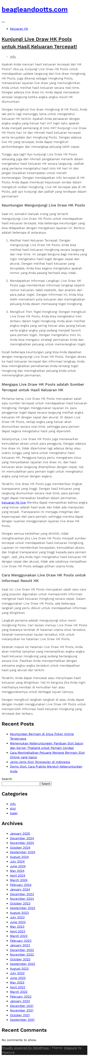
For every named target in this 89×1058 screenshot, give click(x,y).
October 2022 (20, 959)
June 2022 (18, 978)
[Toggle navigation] (3, 22)
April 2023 (17, 931)
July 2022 (17, 973)
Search (7, 779)
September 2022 (22, 964)
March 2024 (19, 880)
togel (14, 813)
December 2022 (22, 950)
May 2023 (17, 926)
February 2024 (20, 885)
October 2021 (20, 1015)
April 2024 (17, 875)
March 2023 (19, 936)
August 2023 (19, 913)
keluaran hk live (14, 502)
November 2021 (21, 1010)
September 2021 (22, 1020)
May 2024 (17, 871)
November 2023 (22, 899)
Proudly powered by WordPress (25, 1048)
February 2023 (20, 941)
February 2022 (20, 996)
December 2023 (22, 894)
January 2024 (20, 889)
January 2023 (20, 945)
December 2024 (22, 838)
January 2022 (20, 1001)
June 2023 (18, 922)
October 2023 (20, 903)
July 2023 (17, 917)
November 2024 (22, 843)
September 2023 (22, 908)
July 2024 (17, 861)
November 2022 (22, 954)
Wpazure (70, 1048)
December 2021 (21, 1006)
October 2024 (20, 847)
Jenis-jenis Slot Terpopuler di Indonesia (40, 762)
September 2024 (22, 852)
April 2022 (17, 987)
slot (13, 808)
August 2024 (19, 857)
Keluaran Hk (19, 29)
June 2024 (18, 866)
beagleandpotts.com (35, 9)
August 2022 (19, 968)
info (13, 57)
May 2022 (17, 982)
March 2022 (19, 992)
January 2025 (20, 833)
